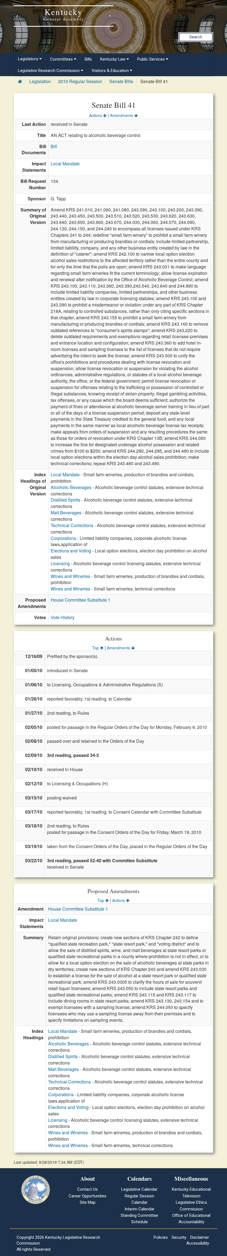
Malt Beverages (66, 512)
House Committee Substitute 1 (80, 600)
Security (179, 1237)
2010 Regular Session (80, 81)
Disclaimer (199, 1237)
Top (96, 648)
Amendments (122, 115)
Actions (96, 115)
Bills (88, 59)
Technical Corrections (72, 525)
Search (195, 36)
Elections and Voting (71, 550)
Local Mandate (65, 163)
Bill (54, 146)
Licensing (60, 563)
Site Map (88, 1202)
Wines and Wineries (70, 576)
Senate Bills (121, 81)
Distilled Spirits (65, 500)
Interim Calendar (139, 1209)
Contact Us (87, 1189)
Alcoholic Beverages (71, 487)
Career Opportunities (87, 1195)
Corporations (63, 538)
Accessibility (197, 1243)
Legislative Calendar (139, 1189)
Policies (161, 1237)
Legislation (40, 81)
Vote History (62, 617)
